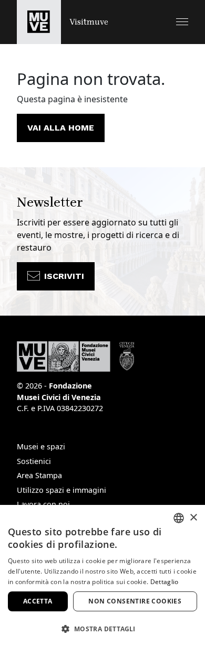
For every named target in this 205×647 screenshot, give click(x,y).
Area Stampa (39, 475)
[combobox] (178, 518)
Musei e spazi (41, 446)
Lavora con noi (43, 504)
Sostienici (34, 461)
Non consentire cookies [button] (134, 601)
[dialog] (102, 576)
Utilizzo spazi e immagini (61, 490)
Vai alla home (60, 128)
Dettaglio (164, 581)
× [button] (193, 518)
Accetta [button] (38, 601)
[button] (182, 21)
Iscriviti (64, 276)
